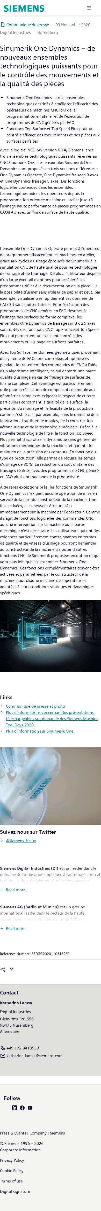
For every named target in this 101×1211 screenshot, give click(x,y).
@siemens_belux (21, 840)
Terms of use (11, 1181)
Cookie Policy (12, 1170)
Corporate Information (20, 1149)
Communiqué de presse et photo (35, 706)
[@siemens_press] (50, 785)
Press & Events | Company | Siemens (32, 1133)
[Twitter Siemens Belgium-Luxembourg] (8, 1107)
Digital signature (15, 1191)
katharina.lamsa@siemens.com (34, 1055)
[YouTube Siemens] (31, 1107)
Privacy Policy (12, 1160)
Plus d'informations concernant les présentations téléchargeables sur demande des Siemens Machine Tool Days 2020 (52, 718)
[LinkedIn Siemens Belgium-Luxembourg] (15, 1107)
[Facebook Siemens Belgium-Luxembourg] (23, 1107)
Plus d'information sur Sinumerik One (39, 731)
